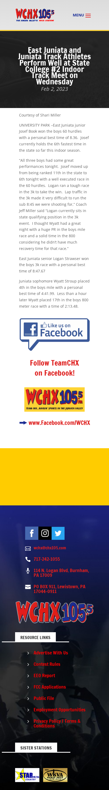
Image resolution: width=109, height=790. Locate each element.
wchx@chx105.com (50, 548)
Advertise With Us (51, 652)
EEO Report (44, 675)
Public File (44, 698)
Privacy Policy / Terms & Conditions (57, 723)
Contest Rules (47, 664)
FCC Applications (50, 686)
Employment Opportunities (59, 709)
